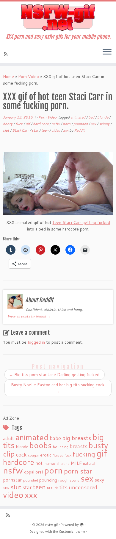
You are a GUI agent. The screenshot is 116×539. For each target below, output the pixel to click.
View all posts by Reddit (29, 316)
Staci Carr (21, 130)
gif (28, 123)
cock (21, 454)
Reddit (79, 130)
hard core (41, 123)
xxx (66, 130)
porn (67, 123)
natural (89, 463)
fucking (84, 454)
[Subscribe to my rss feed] (6, 54)
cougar (33, 455)
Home (8, 77)
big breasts (76, 438)
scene (74, 480)
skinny (104, 123)
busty (98, 445)
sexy (99, 479)
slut (6, 130)
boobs (40, 445)
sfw (6, 487)
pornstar (12, 479)
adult (8, 438)
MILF (76, 463)
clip (9, 453)
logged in (36, 342)
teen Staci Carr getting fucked (81, 222)
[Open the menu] (107, 52)
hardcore (18, 462)
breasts (78, 446)
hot (39, 463)
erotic (45, 455)
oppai (29, 472)
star (35, 130)
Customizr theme (72, 531)
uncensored (83, 487)
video (56, 130)
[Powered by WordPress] (82, 523)
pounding (48, 480)
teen (45, 130)
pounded (81, 123)
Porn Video (28, 77)
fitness (58, 455)
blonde (103, 117)
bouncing (60, 446)
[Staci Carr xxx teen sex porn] (58, 183)
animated (78, 117)
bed (91, 117)
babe (55, 438)
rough (63, 480)
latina (65, 463)
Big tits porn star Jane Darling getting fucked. (54, 375)
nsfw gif (51, 524)
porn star (78, 471)
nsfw (56, 123)
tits (63, 487)
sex (94, 123)
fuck (19, 123)
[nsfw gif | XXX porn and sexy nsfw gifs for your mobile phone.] (58, 17)
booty (8, 123)
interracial (51, 463)
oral (39, 472)
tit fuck (52, 488)
